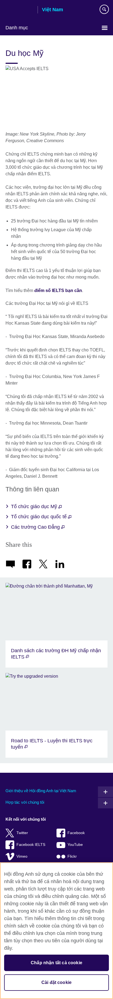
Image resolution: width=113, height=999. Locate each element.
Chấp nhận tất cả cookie (56, 962)
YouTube (75, 845)
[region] (56, 930)
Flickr (72, 856)
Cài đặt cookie (56, 982)
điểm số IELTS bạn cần (58, 290)
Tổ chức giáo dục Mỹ (34, 506)
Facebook (76, 833)
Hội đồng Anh (19, 10)
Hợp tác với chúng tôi (24, 802)
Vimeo (21, 856)
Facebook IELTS (30, 845)
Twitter (22, 833)
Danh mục (16, 27)
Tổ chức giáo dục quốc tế (39, 516)
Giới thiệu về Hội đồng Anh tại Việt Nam (40, 790)
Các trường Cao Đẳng (36, 527)
